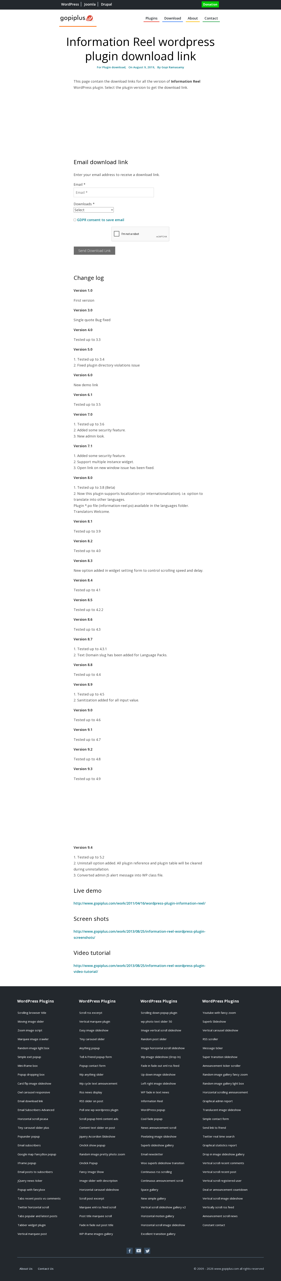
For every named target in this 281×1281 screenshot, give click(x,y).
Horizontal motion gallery (157, 1216)
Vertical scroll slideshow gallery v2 (163, 1207)
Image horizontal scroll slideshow (163, 1048)
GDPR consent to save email (100, 219)
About (193, 18)
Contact (211, 18)
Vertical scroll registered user (222, 1180)
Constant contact (214, 1225)
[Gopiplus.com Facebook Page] (130, 1251)
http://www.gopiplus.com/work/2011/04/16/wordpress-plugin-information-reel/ (139, 903)
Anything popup (89, 1048)
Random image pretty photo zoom (102, 1154)
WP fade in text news (155, 1092)
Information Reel (152, 1101)
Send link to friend (214, 1128)
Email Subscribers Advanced (36, 1110)
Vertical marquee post (32, 1234)
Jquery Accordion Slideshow (97, 1136)
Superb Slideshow (214, 1021)
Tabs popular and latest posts (37, 1216)
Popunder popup (29, 1136)
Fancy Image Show (91, 1172)
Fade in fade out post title (96, 1225)
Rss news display (90, 1092)
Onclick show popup (92, 1145)
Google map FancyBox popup (37, 1154)
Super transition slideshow (220, 1057)
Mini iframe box (28, 1066)
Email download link (30, 1101)
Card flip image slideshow (34, 1083)
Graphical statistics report (220, 1145)
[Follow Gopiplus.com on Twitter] (147, 1251)
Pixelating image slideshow (158, 1136)
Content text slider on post (97, 1128)
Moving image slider (31, 1021)
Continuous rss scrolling (156, 1172)
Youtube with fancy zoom (219, 1013)
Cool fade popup (151, 1119)
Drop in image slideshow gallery (223, 1154)
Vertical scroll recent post (219, 1172)
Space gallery (149, 1189)
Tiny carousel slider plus (33, 1128)
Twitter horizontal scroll (33, 1207)
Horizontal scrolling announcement (225, 1092)
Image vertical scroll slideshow (161, 1030)
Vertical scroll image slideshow (223, 1198)
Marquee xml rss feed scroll (97, 1207)
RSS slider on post (91, 1101)
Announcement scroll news (220, 1216)
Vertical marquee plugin (94, 1021)
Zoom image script (30, 1030)
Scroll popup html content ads (98, 1119)
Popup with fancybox (31, 1189)
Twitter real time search (219, 1136)
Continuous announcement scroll (162, 1180)
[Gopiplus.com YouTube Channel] (138, 1251)
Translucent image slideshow (222, 1110)
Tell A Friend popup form (95, 1057)
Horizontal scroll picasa (33, 1119)
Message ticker (213, 1048)
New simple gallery (153, 1198)
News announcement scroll (158, 1128)
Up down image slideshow (158, 1074)
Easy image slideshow (93, 1030)
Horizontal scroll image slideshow (163, 1225)
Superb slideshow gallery (157, 1145)
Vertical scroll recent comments (223, 1163)
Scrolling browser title (32, 1013)
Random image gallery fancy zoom (225, 1074)
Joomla (90, 4)
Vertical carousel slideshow (220, 1030)
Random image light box (33, 1048)
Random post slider (154, 1039)
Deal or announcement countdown (225, 1189)
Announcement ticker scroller (222, 1066)
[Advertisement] (140, 121)
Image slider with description (98, 1180)
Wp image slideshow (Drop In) (161, 1057)
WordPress (70, 4)
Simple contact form (216, 1119)
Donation (210, 4)
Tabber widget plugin (32, 1225)
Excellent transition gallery (158, 1234)
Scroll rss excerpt (90, 1013)
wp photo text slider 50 (156, 1021)
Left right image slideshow (158, 1083)
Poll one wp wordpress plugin (98, 1110)
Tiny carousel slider (92, 1039)
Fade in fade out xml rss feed (160, 1066)
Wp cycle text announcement (98, 1083)
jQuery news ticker (30, 1180)
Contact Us (46, 1268)
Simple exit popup (29, 1057)
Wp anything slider (91, 1074)
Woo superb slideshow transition (162, 1163)
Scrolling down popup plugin (159, 1013)
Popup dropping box (31, 1074)
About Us (25, 1268)
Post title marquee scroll (95, 1216)
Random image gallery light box (223, 1083)
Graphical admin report (218, 1101)
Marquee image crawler (33, 1039)
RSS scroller (210, 1039)
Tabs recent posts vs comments (39, 1198)
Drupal (106, 4)
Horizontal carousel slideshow (99, 1189)
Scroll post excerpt (91, 1198)
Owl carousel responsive (34, 1092)
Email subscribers (29, 1145)
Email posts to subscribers (35, 1172)
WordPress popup (153, 1110)
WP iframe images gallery (96, 1234)
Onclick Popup (88, 1163)
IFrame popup (27, 1163)
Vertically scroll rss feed (218, 1207)
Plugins (151, 18)
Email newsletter (152, 1154)
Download (172, 18)
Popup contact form (92, 1066)
